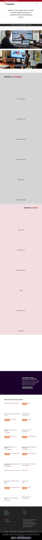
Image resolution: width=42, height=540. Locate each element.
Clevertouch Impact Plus (21, 531)
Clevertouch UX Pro (29, 531)
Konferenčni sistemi (21, 119)
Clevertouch (6, 531)
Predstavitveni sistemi (21, 199)
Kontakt (24, 514)
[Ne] (40, 536)
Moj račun (6, 519)
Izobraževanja (21, 330)
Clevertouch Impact (12, 531)
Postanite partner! (8, 521)
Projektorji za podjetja (21, 139)
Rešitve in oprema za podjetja (20, 45)
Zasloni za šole (21, 229)
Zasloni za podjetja (21, 98)
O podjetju (24, 512)
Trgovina (24, 511)
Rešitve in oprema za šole (20, 65)
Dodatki (21, 290)
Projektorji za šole (21, 250)
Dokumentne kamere (21, 270)
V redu (13, 537)
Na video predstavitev (27, 387)
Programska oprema (21, 310)
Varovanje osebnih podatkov (23, 537)
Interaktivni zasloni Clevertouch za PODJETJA (29, 378)
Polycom (35, 531)
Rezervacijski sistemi (21, 159)
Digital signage (21, 179)
